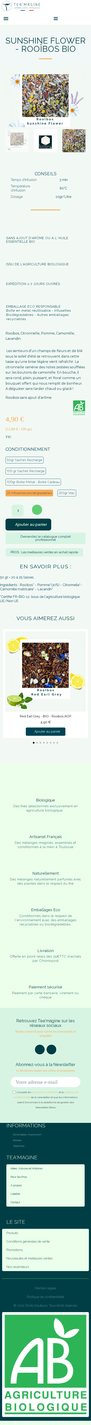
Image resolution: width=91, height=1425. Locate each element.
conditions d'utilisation (45, 1092)
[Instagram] (51, 1049)
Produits (12, 1233)
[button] (48, 18)
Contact (15, 1202)
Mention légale (45, 1288)
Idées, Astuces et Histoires (27, 1168)
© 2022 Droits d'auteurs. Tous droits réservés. (46, 1305)
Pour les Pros (19, 1176)
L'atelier (15, 1193)
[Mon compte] (69, 18)
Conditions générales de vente (28, 1241)
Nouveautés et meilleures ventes (29, 1258)
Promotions (14, 1250)
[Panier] (62, 18)
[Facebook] (39, 1049)
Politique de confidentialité (45, 1297)
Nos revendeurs (17, 1267)
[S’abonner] (74, 1082)
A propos (16, 1185)
